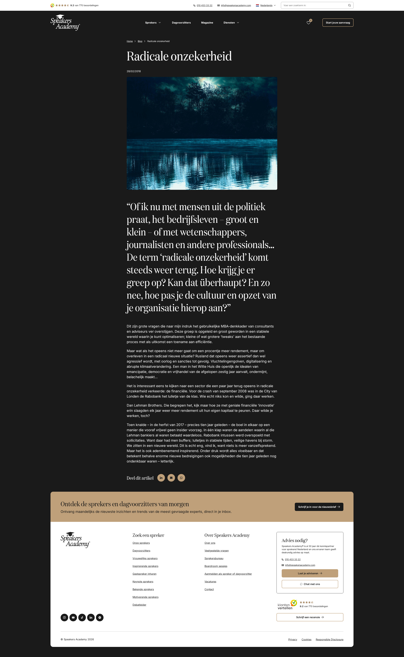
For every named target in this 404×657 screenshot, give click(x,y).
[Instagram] (64, 617)
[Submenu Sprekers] (160, 22)
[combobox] (313, 5)
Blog (140, 41)
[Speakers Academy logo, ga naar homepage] (65, 23)
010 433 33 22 (204, 5)
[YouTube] (73, 617)
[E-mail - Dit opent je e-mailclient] (171, 478)
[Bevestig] (349, 5)
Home (130, 41)
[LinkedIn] (91, 617)
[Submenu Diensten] (238, 22)
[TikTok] (82, 617)
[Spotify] (100, 617)
